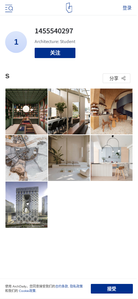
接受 (111, 288)
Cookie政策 (27, 291)
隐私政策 (76, 286)
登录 (127, 7)
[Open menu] (8, 7)
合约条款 (61, 286)
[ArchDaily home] (69, 8)
